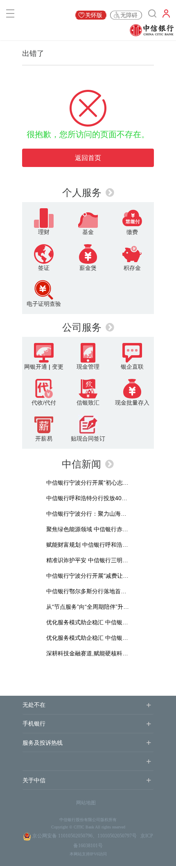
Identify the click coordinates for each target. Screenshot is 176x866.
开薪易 (43, 438)
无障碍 (129, 15)
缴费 (132, 232)
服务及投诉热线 (43, 743)
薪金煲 (88, 268)
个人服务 (82, 192)
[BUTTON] (166, 15)
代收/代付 (44, 402)
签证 (44, 268)
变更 (57, 366)
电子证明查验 (44, 304)
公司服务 (82, 327)
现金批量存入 (132, 402)
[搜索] (152, 15)
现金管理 (88, 366)
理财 (44, 232)
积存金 (132, 268)
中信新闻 (81, 464)
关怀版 (93, 15)
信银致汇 (88, 402)
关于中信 (34, 780)
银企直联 (132, 366)
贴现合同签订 (88, 438)
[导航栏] (10, 15)
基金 (88, 232)
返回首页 (88, 157)
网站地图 (86, 803)
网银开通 (35, 366)
